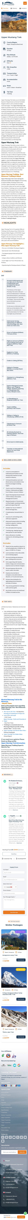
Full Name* (6, 869)
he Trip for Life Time (9, 711)
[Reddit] (21, 1137)
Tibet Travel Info (5, 1122)
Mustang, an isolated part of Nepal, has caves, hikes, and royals (14, 714)
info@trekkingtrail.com (12, 1172)
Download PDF (22, 858)
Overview (5, 8)
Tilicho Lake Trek (8, 1032)
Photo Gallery (5, 1130)
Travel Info (4, 1112)
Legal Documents (5, 1105)
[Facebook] (2, 1137)
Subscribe (22, 1152)
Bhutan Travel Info (6, 1115)
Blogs (2, 1100)
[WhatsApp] (10, 1137)
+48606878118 (10, 1199)
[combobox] (10, 887)
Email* (4, 876)
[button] (10, 62)
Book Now (21, 1217)
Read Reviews (5, 1110)
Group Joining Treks (6, 1107)
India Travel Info (5, 1117)
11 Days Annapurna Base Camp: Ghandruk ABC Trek (12, 993)
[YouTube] (14, 1137)
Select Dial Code (7, 884)
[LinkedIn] (2, 1141)
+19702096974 (10, 1184)
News (2, 1125)
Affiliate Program (6, 1095)
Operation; (19, 1169)
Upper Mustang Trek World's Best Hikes (15, 730)
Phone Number (7, 890)
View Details (21, 960)
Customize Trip (8, 858)
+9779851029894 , (11, 1169)
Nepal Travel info (5, 1120)
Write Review (4, 1092)
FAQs (2, 1097)
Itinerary (14, 8)
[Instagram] (6, 1137)
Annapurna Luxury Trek (10, 955)
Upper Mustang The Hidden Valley (13, 734)
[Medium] (25, 1137)
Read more (15, 810)
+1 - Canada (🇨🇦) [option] (8, 887)
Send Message (14, 912)
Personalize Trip (5, 1127)
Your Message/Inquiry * (9, 897)
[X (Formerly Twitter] (17, 1137)
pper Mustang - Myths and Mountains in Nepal (15, 720)
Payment (3, 1102)
